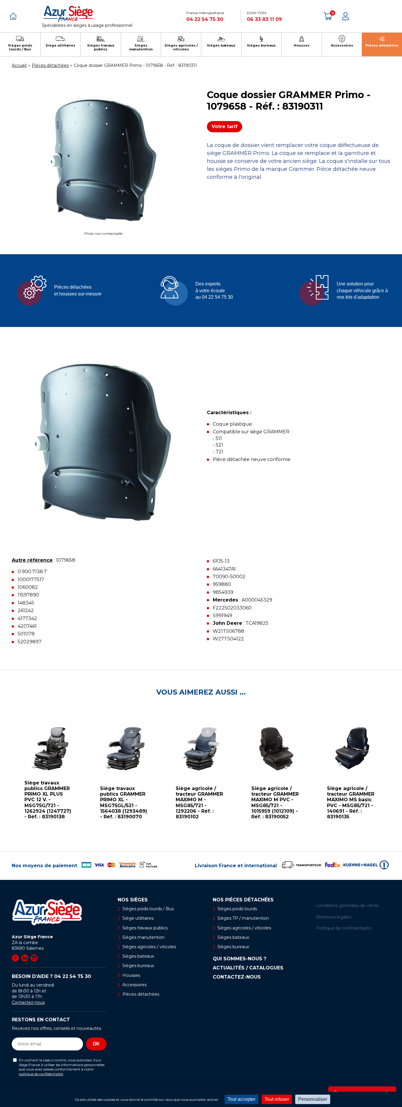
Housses (131, 975)
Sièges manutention (143, 937)
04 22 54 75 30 (204, 19)
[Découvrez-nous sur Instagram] (34, 957)
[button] (6, 774)
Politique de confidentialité (343, 928)
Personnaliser (312, 1099)
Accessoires (134, 984)
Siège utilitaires (138, 918)
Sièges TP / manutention (243, 918)
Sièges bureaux (138, 965)
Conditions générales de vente (347, 905)
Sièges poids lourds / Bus (148, 908)
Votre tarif (224, 126)
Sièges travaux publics (144, 928)
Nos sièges (133, 900)
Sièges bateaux (138, 956)
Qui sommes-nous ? (239, 958)
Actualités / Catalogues (248, 968)
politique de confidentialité (41, 1074)
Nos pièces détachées (243, 900)
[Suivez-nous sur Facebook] (15, 957)
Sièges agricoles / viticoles (149, 946)
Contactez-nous (28, 1002)
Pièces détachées (140, 994)
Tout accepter (241, 1099)
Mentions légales (333, 917)
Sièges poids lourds (237, 908)
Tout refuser (277, 1099)
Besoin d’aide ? (51, 976)
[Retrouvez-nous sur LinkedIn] (24, 957)
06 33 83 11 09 (264, 19)
